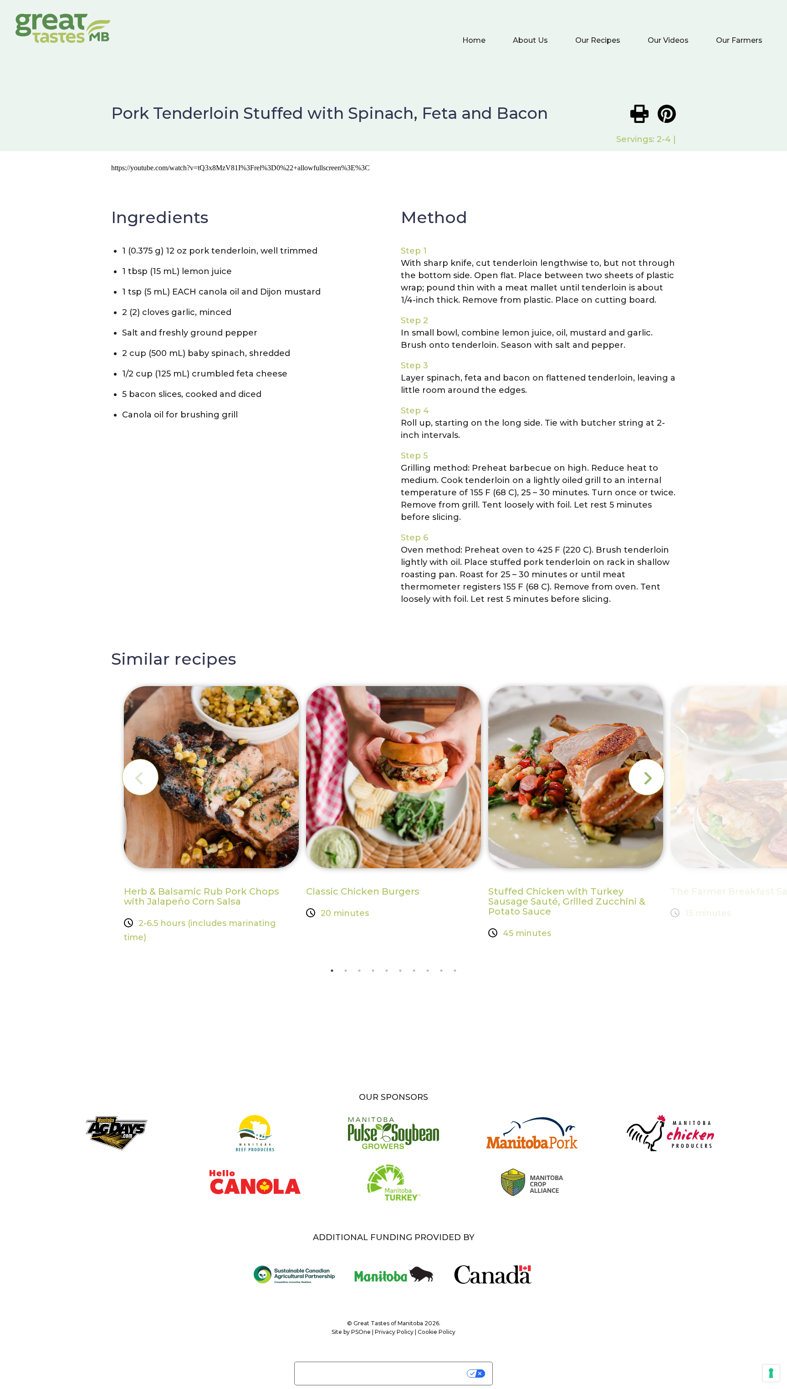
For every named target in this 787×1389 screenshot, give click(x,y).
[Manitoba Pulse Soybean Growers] (393, 1139)
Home (473, 40)
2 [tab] (345, 970)
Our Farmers (739, 40)
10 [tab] (455, 970)
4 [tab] (373, 970)
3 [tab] (359, 970)
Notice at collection (336, 1369)
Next (647, 777)
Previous (140, 777)
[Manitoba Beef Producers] (255, 1139)
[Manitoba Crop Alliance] (531, 1188)
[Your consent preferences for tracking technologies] (771, 1373)
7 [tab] (414, 970)
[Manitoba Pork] (531, 1139)
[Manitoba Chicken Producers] (670, 1139)
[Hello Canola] (255, 1188)
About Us (530, 40)
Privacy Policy (394, 1331)
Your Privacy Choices (423, 1373)
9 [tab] (441, 970)
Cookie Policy (436, 1331)
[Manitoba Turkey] (393, 1188)
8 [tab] (427, 970)
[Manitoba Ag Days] (116, 1139)
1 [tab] (332, 970)
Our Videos (668, 40)
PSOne (361, 1331)
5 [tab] (386, 970)
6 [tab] (400, 970)
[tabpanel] (211, 815)
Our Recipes (597, 40)
